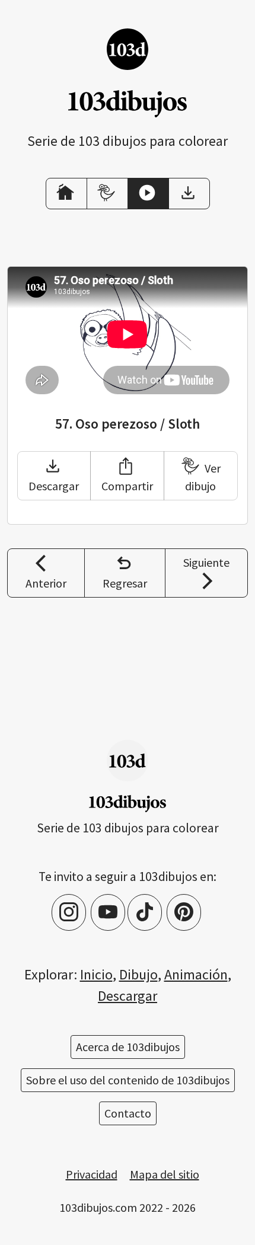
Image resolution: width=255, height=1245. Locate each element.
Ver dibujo (203, 477)
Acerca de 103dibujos (128, 1046)
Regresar (125, 583)
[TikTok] (145, 912)
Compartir (127, 485)
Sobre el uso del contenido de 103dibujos (128, 1079)
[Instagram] (69, 912)
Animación (196, 974)
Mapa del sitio (164, 1174)
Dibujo (138, 974)
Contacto (127, 1113)
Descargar (53, 485)
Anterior (46, 583)
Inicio (96, 974)
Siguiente (206, 562)
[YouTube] (108, 912)
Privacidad (91, 1174)
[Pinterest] (184, 912)
